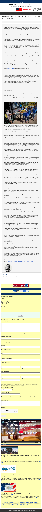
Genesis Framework (24, 510)
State (22, 378)
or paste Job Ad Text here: (6, 321)
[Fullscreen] (40, 442)
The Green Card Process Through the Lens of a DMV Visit (15, 493)
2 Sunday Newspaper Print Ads (7, 301)
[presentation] (9, 411)
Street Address (3, 374)
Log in (34, 510)
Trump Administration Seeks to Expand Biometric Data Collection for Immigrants (18, 504)
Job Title (3, 345)
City (2, 378)
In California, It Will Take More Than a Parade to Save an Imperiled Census (20, 261)
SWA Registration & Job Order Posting (8, 299)
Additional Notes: (4, 400)
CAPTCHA (3, 407)
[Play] (2, 442)
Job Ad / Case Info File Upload (6, 308)
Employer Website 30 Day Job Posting (8, 304)
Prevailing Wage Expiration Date (7, 387)
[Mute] (38, 442)
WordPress (30, 510)
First (2, 368)
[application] (21, 431)
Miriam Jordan (4, 274)
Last (22, 368)
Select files (21, 315)
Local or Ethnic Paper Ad (6, 302)
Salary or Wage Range (5, 392)
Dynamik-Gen (16, 510)
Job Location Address (5, 371)
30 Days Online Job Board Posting (8, 306)
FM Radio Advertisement (6, 303)
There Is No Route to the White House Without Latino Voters (14, 506)
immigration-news (8, 279)
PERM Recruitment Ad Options (7, 296)
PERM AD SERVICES (5, 13)
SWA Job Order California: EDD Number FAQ (12, 475)
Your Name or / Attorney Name (7, 364)
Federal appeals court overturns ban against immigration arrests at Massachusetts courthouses (20, 502)
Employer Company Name (6, 336)
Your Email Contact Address (6, 358)
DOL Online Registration (6, 298)
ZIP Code (2, 381)
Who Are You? (4, 351)
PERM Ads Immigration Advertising (21, 5)
